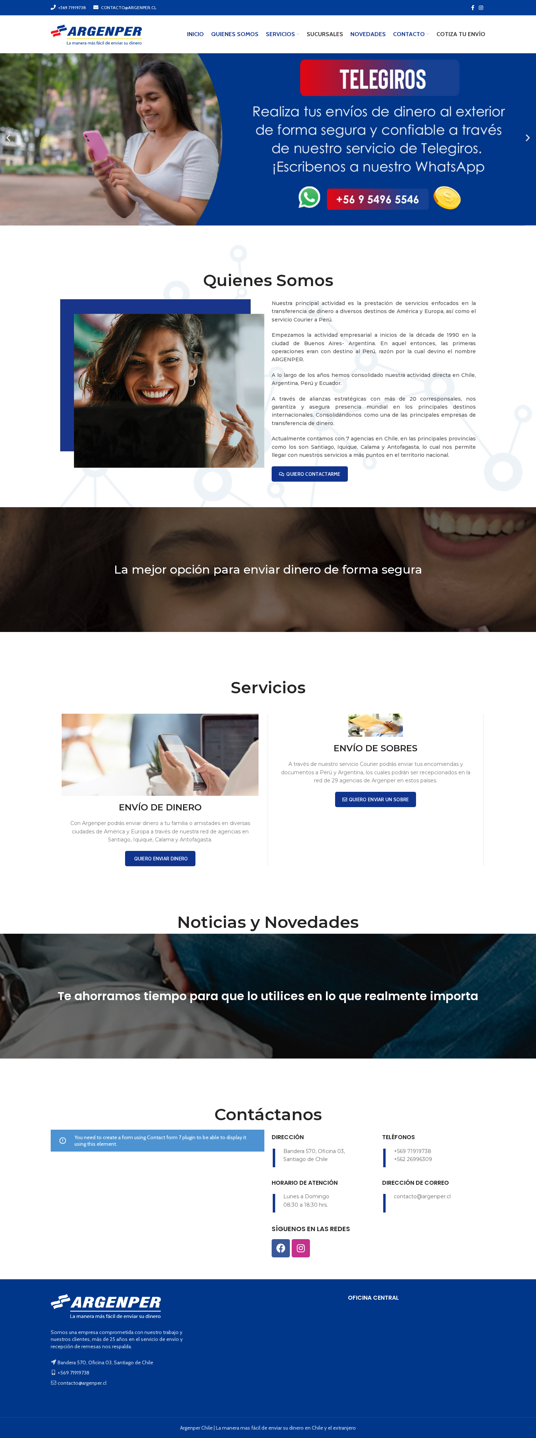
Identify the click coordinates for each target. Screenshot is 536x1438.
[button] (8, 137)
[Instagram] (301, 1248)
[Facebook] (281, 1248)
